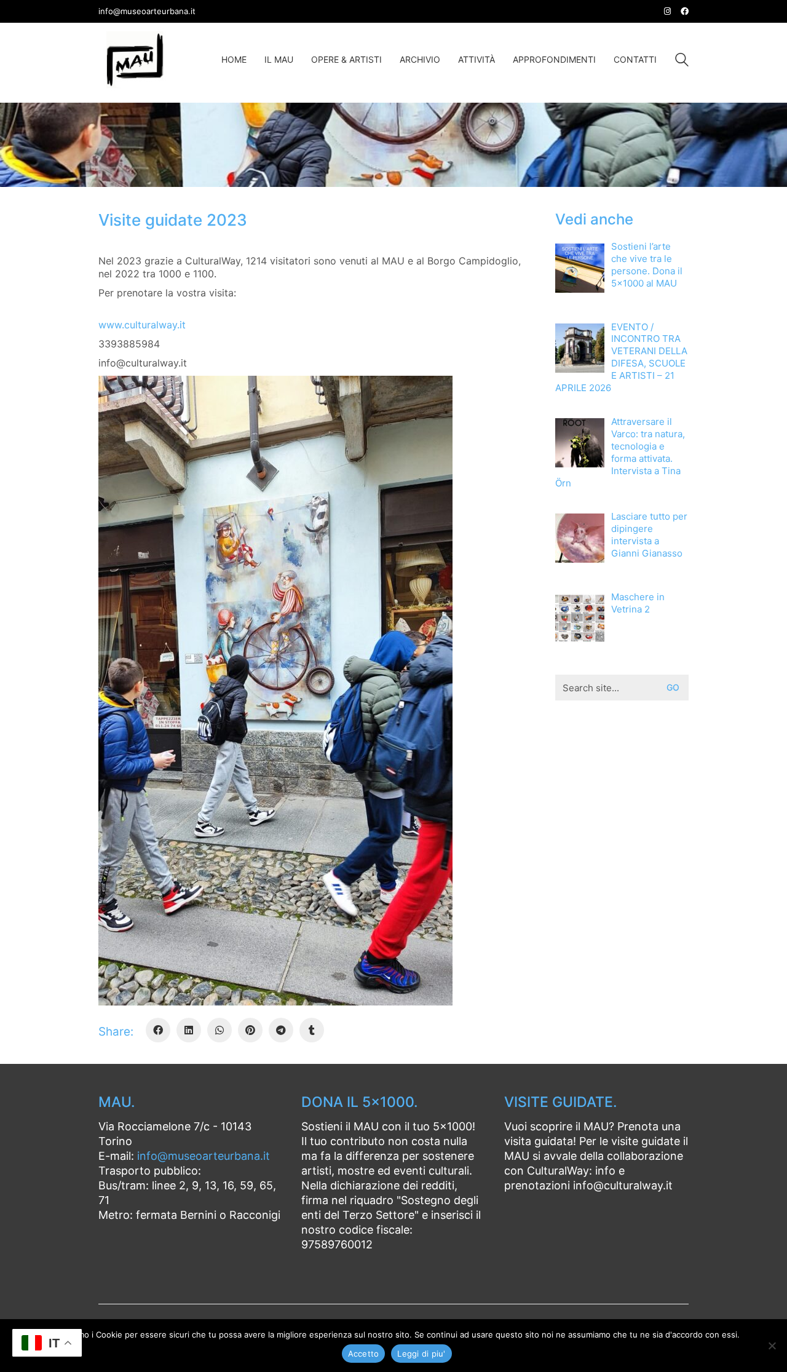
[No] (771, 1345)
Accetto (363, 1353)
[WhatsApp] (219, 1030)
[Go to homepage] (135, 60)
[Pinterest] (250, 1030)
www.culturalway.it (142, 325)
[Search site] (682, 61)
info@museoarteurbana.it (203, 1155)
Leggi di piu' (421, 1353)
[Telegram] (281, 1030)
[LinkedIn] (188, 1030)
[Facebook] (158, 1030)
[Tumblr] (311, 1030)
